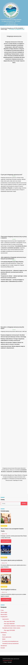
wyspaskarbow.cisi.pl (7, 660)
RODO (3, 639)
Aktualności (4, 525)
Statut (4, 635)
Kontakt (3, 648)
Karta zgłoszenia (6, 637)
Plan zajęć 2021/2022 (9, 621)
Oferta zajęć (4, 29)
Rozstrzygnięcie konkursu (8, 589)
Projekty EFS (4, 616)
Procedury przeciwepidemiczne (10, 641)
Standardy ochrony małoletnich (10, 643)
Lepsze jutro (5, 619)
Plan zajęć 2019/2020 (9, 630)
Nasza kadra (4, 614)
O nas (2, 610)
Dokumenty (4, 632)
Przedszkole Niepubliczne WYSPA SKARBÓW (12, 28)
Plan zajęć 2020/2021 (9, 623)
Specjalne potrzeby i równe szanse (11, 628)
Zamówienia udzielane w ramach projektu (14, 625)
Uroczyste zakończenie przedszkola (11, 560)
